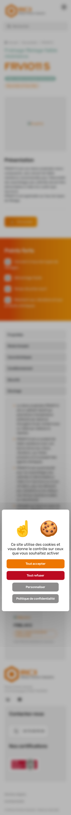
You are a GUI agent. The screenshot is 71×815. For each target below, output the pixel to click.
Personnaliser (35, 587)
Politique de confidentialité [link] (35, 599)
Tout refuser (35, 575)
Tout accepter (36, 564)
